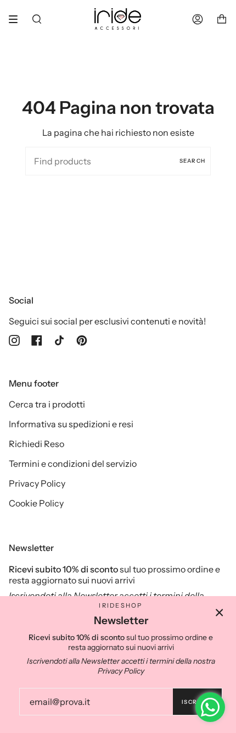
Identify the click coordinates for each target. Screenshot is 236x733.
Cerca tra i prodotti (47, 404)
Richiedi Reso (36, 443)
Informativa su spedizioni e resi (71, 423)
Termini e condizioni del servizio (73, 463)
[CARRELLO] (221, 19)
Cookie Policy (36, 503)
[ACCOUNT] (197, 19)
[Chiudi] (219, 612)
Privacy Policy (37, 483)
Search (192, 160)
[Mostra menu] (17, 19)
